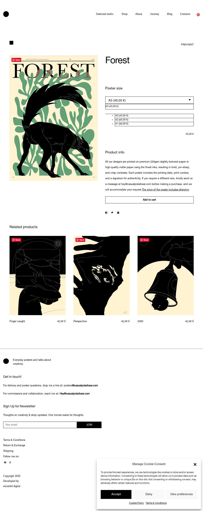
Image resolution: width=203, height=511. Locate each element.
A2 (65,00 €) (121, 120)
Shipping (8, 451)
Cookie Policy (136, 503)
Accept (116, 494)
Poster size (113, 88)
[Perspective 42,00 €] (102, 275)
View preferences (181, 494)
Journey (154, 13)
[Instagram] (10, 462)
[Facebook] (5, 462)
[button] (195, 464)
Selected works (105, 13)
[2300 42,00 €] (166, 275)
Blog (169, 13)
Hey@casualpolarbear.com (75, 394)
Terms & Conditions (156, 503)
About (138, 13)
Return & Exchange (14, 445)
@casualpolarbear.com (85, 386)
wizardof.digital (11, 486)
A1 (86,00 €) (121, 124)
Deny (149, 494)
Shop (124, 13)
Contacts (185, 13)
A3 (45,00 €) (121, 116)
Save (17, 59)
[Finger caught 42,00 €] (38, 275)
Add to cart (149, 200)
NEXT (191, 45)
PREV (184, 45)
